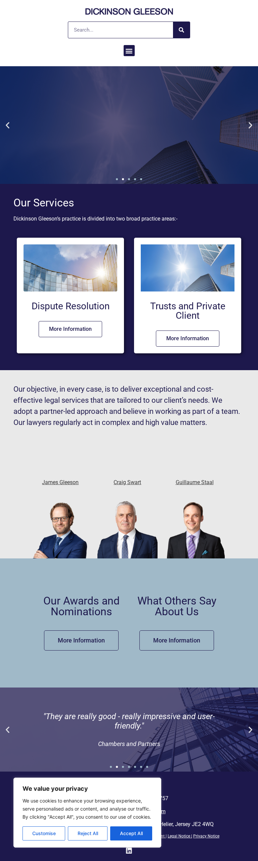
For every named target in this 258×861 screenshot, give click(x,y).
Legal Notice (179, 836)
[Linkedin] (129, 851)
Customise (44, 833)
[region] (87, 813)
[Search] (181, 30)
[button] (129, 50)
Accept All (131, 833)
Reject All (88, 833)
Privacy (200, 836)
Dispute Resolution (71, 306)
